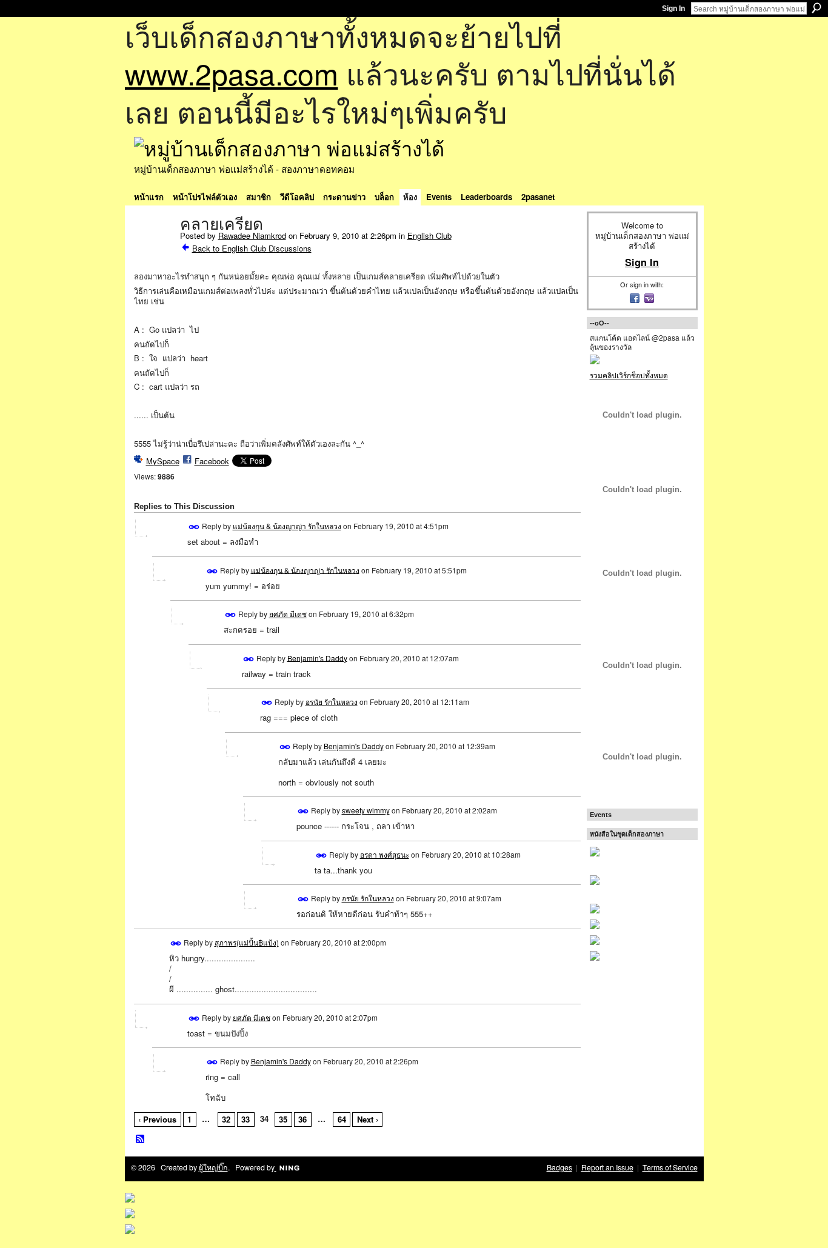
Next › (367, 1119)
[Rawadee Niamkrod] (153, 250)
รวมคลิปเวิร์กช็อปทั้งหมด (629, 375)
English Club (429, 235)
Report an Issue (607, 1167)
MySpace (162, 461)
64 (342, 1119)
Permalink (194, 527)
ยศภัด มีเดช (288, 614)
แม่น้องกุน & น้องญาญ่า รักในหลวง (287, 526)
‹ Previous (157, 1119)
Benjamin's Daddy (317, 657)
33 (245, 1119)
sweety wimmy (366, 810)
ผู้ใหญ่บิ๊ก (213, 1167)
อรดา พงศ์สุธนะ (384, 854)
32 (226, 1119)
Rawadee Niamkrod (252, 235)
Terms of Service (670, 1167)
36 (302, 1119)
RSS (140, 1139)
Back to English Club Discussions (252, 248)
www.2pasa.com (231, 73)
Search (816, 7)
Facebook (212, 461)
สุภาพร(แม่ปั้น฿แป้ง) (247, 942)
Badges (559, 1167)
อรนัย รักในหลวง (331, 701)
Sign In (673, 8)
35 (283, 1119)
